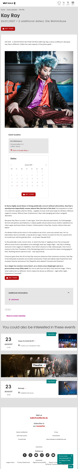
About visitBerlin (21, 432)
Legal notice (10, 462)
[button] (64, 3)
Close (71, 455)
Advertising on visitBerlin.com (56, 439)
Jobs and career (22, 435)
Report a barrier (54, 462)
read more (15, 299)
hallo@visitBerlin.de (39, 418)
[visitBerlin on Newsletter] (53, 455)
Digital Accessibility (39, 462)
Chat (70, 466)
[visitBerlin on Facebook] (25, 455)
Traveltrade (22, 439)
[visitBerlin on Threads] (30, 455)
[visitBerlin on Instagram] (42, 455)
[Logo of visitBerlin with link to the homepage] (9, 3)
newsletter (40, 426)
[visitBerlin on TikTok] (47, 455)
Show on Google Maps (20, 150)
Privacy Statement (23, 462)
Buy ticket (9, 28)
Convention (56, 435)
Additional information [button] (18, 293)
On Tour (8, 309)
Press (56, 432)
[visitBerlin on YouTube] (36, 455)
